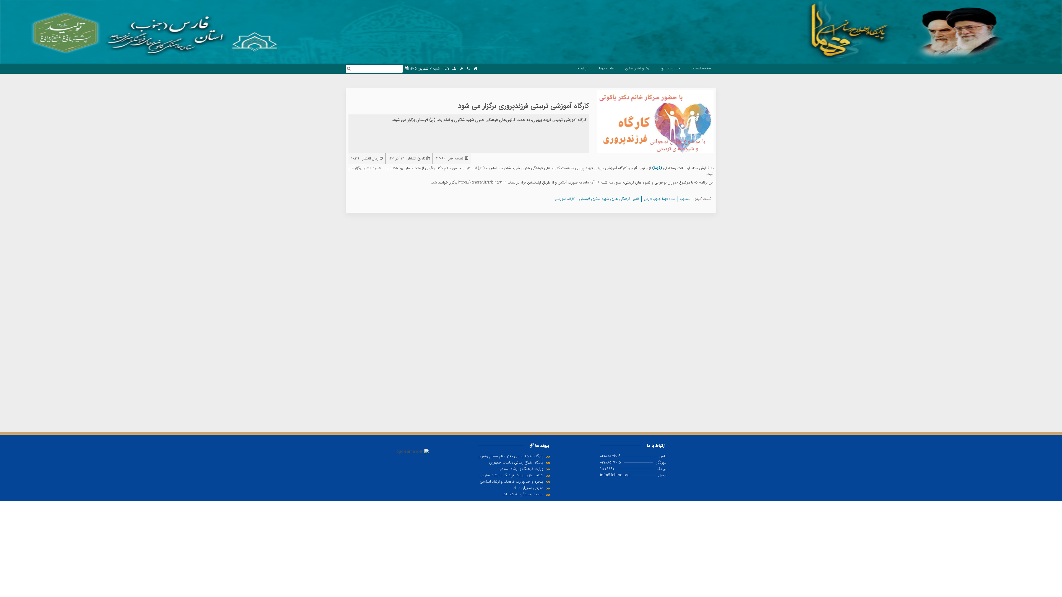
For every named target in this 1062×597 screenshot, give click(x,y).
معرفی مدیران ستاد (528, 488)
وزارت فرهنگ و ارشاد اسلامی (520, 469)
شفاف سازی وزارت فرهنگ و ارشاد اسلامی (511, 475)
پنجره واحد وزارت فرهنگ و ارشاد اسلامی (511, 481)
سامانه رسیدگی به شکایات (523, 494)
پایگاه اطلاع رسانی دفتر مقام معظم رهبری (510, 456)
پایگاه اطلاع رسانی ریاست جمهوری (516, 462)
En (446, 69)
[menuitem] (701, 68)
